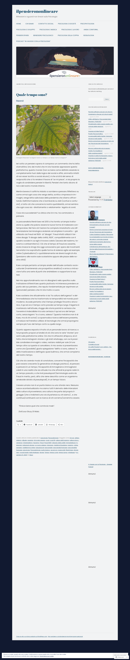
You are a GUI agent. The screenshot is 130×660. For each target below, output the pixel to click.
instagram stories (28, 445)
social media (24, 452)
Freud (42, 443)
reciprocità (61, 450)
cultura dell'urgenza (62, 440)
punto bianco (45, 450)
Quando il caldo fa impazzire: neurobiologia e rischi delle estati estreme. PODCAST (100, 158)
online (76, 445)
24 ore (72, 438)
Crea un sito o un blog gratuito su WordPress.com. (31, 636)
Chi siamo (29, 24)
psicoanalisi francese (60, 448)
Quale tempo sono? (31, 94)
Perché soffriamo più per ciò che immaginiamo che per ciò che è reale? (100, 224)
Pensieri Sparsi (22, 35)
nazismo (70, 445)
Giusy (31, 455)
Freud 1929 (47, 443)
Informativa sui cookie (47, 656)
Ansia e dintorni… (91, 30)
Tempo (47, 452)
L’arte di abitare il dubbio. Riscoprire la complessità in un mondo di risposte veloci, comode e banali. (102, 237)
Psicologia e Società (67, 24)
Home (18, 24)
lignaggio (50, 445)
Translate (108, 200)
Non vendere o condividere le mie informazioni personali (65, 636)
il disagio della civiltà (58, 443)
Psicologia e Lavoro (70, 30)
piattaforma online (29, 448)
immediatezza (71, 443)
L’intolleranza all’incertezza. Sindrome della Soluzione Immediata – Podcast (101, 249)
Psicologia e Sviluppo (25, 30)
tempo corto (54, 452)
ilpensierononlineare (37, 11)
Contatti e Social (45, 24)
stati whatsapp (34, 452)
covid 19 (52, 440)
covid (47, 440)
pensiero (19, 448)
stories (42, 452)
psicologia (44, 438)
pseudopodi (40, 448)
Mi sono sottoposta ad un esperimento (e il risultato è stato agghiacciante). (99, 150)
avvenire (30, 440)
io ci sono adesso (40, 445)
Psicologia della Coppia (68, 35)
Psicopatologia (87, 24)
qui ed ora (54, 450)
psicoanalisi (49, 448)
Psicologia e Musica (48, 30)
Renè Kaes (69, 450)
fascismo (36, 443)
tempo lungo (63, 452)
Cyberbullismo (28, 443)
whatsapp (71, 452)
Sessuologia (88, 35)
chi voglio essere (39, 440)
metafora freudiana (60, 445)
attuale (24, 440)
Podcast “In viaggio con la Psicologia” (33, 41)
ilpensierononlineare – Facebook (99, 356)
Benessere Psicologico (43, 35)
